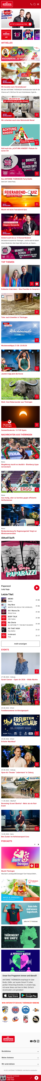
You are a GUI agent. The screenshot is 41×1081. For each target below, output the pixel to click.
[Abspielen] (36, 1078)
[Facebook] (34, 1041)
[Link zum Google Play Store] (29, 996)
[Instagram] (38, 1041)
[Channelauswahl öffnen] (34, 4)
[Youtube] (31, 1041)
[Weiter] (38, 844)
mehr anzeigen (20, 644)
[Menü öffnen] (38, 4)
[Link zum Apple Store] (11, 996)
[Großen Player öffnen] (31, 1078)
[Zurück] (34, 844)
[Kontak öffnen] (31, 4)
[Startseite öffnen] (7, 4)
